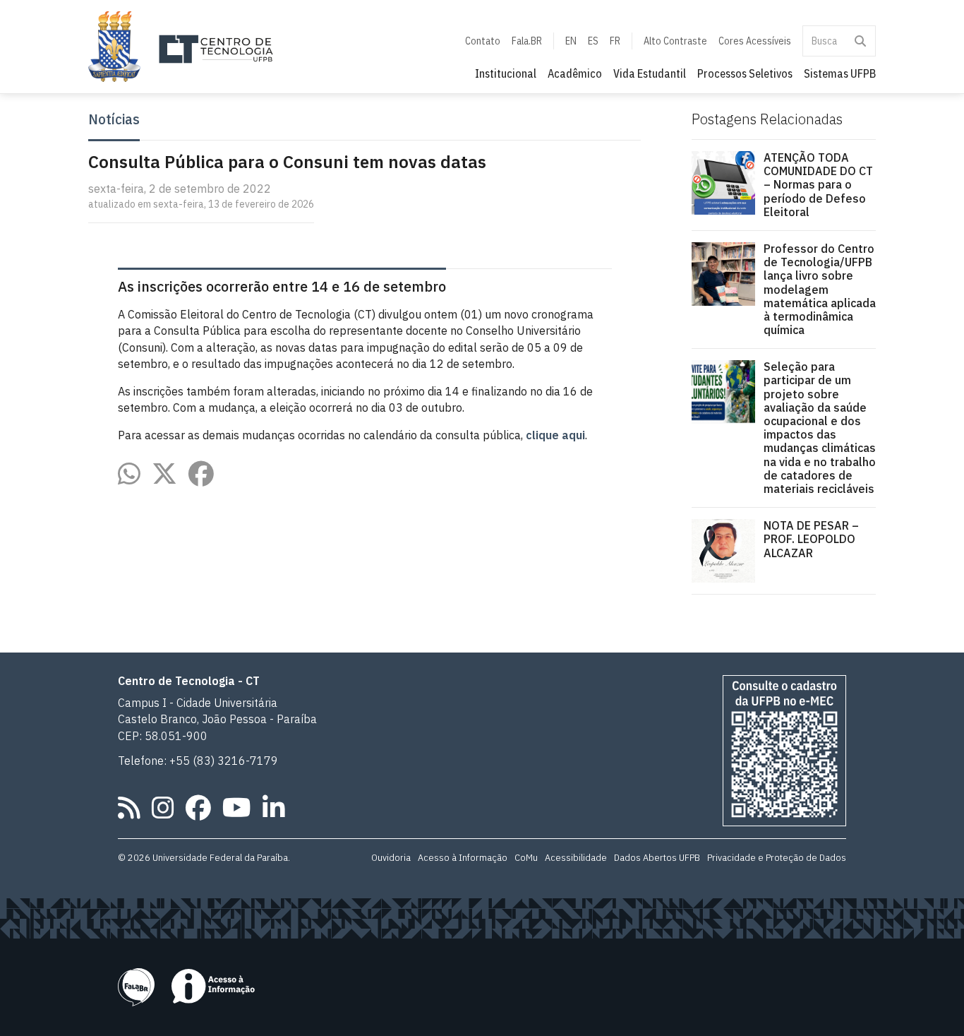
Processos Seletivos (745, 73)
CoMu (526, 857)
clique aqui (555, 435)
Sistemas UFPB (840, 73)
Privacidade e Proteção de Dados (776, 857)
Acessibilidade (576, 857)
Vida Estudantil (649, 73)
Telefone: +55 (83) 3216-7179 (198, 761)
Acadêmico (575, 73)
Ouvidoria (391, 857)
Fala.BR (527, 41)
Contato (482, 41)
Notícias (114, 120)
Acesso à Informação (462, 857)
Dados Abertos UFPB (657, 857)
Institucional (505, 73)
